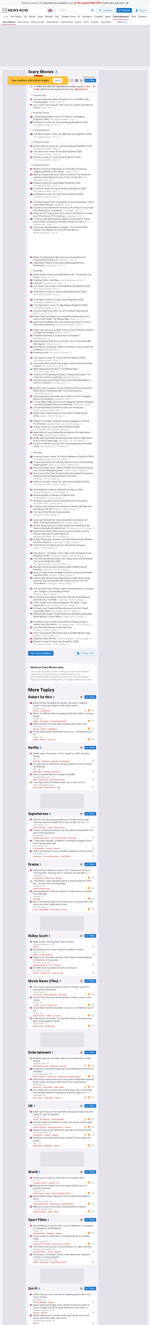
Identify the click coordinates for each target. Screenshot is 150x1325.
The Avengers (38, 848)
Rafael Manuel (39, 1233)
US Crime (51, 740)
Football (98, 16)
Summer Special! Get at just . (73, 3)
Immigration (45, 1119)
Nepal (47, 1193)
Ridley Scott (49, 878)
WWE (35, 780)
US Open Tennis (39, 1252)
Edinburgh (37, 772)
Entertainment (121, 16)
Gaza (40, 16)
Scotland (46, 772)
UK (25, 16)
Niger (50, 1212)
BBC (58, 787)
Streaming (44, 721)
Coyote (36, 1005)
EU (58, 1183)
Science (142, 16)
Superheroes (67, 22)
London (67, 1127)
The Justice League (59, 838)
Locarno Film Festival (41, 1244)
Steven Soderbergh (40, 910)
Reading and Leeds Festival (69, 1077)
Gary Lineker (38, 787)
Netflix (35, 721)
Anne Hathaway (50, 995)
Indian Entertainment (41, 889)
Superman (37, 856)
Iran (57, 16)
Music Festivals (39, 1077)
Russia (57, 1146)
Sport (108, 16)
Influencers (45, 973)
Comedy (62, 1066)
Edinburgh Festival (40, 1066)
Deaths (47, 1135)
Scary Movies (9, 22)
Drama (78, 22)
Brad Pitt (36, 761)
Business (87, 16)
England (55, 1135)
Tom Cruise (37, 995)
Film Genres (23, 22)
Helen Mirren (52, 22)
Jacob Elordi (38, 878)
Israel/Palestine (67, 1204)
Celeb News (45, 711)
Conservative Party (55, 1127)
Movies (36, 729)
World (32, 16)
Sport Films (106, 22)
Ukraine (49, 16)
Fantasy (94, 22)
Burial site (37, 1087)
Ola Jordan (37, 1098)
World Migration (58, 1119)
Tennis (50, 1252)
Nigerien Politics (39, 1212)
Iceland (52, 1183)
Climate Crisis (68, 16)
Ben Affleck (65, 856)
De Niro (36, 711)
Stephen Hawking (40, 965)
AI (79, 16)
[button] (88, 77)
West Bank (54, 1204)
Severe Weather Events (61, 1193)
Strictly (58, 1098)
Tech (133, 16)
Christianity (37, 1135)
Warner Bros (52, 1005)
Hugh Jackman (39, 827)
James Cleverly (39, 1127)
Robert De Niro (37, 22)
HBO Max (37, 899)
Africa (56, 1212)
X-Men (49, 827)
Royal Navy (37, 1146)
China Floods (38, 1193)
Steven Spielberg (39, 1302)
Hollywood (46, 761)
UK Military (48, 1146)
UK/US (35, 1119)
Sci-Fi (86, 22)
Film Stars (73, 838)
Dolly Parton (55, 910)
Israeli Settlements (40, 1204)
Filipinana (50, 1233)
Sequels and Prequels (61, 761)
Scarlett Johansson (41, 838)
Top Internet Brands (58, 721)
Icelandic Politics (40, 1183)
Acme (43, 1005)
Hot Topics (16, 16)
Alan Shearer (50, 787)
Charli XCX (52, 1077)
